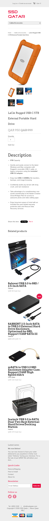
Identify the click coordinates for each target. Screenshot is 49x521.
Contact (11, 474)
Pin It (31, 221)
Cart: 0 (38, 3)
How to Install (13, 472)
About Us (11, 477)
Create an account (25, 3)
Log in (15, 3)
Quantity (11, 136)
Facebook (14, 496)
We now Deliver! (14, 448)
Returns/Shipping (14, 469)
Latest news (13, 445)
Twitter (10, 496)
